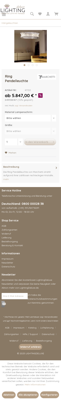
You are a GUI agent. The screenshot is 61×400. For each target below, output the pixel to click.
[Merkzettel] (40, 14)
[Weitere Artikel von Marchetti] (46, 77)
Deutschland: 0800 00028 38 (23, 204)
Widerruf (6, 233)
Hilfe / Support (30, 334)
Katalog (32, 327)
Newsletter (7, 262)
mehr (6, 179)
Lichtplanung (47, 327)
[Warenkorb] (56, 14)
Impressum (8, 258)
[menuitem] (1, 14)
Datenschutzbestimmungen (42, 298)
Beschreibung (11, 166)
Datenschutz (8, 266)
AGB (4, 225)
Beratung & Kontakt (12, 245)
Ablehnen (8, 394)
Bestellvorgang (10, 241)
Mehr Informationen (35, 384)
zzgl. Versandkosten (23, 105)
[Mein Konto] (48, 14)
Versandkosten (51, 317)
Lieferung (6, 237)
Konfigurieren (49, 394)
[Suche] (32, 14)
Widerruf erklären (30, 346)
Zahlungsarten (9, 229)
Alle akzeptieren (28, 394)
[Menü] (1, 14)
